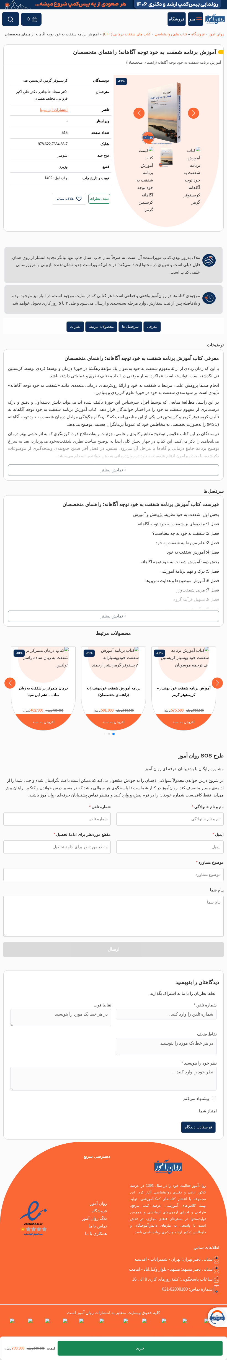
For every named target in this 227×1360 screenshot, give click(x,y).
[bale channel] (76, 1328)
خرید (140, 1348)
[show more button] (113, 470)
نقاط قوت (102, 1005)
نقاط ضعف (207, 1034)
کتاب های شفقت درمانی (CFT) (127, 34)
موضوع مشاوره (210, 862)
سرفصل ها (130, 327)
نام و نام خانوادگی (208, 806)
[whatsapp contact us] (117, 1328)
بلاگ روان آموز (94, 1218)
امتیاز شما (208, 1111)
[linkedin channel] (157, 1328)
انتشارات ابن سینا (54, 110)
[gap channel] (7, 1328)
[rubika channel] (24, 1328)
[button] (139, 113)
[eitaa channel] (42, 1328)
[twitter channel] (219, 1328)
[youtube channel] (95, 1328)
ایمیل (218, 834)
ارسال (113, 949)
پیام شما (217, 890)
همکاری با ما (96, 1233)
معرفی (152, 327)
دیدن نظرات (99, 198)
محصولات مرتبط (101, 327)
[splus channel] (59, 1328)
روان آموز (216, 34)
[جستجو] (10, 19)
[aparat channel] (138, 1328)
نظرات (75, 327)
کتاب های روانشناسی (171, 34)
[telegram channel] (177, 1328)
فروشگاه (198, 34)
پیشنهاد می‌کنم (196, 1098)
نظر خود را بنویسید (199, 1063)
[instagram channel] (199, 1328)
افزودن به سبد (183, 722)
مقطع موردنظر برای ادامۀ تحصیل (82, 834)
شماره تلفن (100, 806)
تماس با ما (98, 1226)
